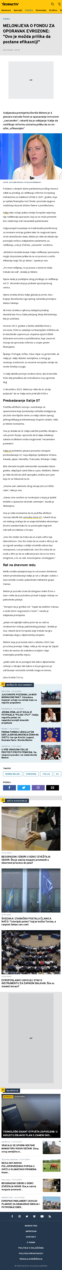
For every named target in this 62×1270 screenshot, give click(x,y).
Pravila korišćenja (31, 1259)
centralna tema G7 (32, 517)
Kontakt (31, 1237)
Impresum (31, 1231)
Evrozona (31, 774)
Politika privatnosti (31, 1253)
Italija (6, 212)
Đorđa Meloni (12, 774)
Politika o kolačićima (31, 1248)
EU (57, 774)
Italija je (7, 450)
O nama (31, 1242)
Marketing (31, 1226)
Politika (6, 19)
